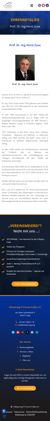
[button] (23, 6)
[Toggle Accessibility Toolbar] (4, 411)
